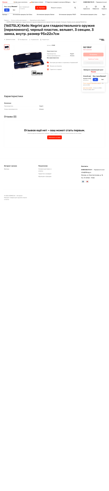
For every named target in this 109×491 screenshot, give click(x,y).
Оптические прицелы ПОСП (67, 14)
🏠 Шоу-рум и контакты (20, 2)
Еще (74, 2)
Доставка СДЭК (87, 88)
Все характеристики (53, 57)
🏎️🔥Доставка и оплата (36, 2)
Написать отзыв (54, 137)
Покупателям (43, 166)
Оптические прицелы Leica (89, 14)
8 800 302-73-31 (88, 2)
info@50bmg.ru (86, 172)
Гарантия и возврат (44, 174)
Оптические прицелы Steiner (45, 14)
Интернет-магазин (10, 166)
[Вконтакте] (83, 181)
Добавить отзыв (10, 39)
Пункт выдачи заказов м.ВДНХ (92, 83)
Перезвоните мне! (101, 2)
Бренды (4, 14)
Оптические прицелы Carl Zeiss (22, 14)
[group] (28, 64)
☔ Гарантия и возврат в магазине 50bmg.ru (57, 2)
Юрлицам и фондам (44, 176)
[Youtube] (87, 181)
